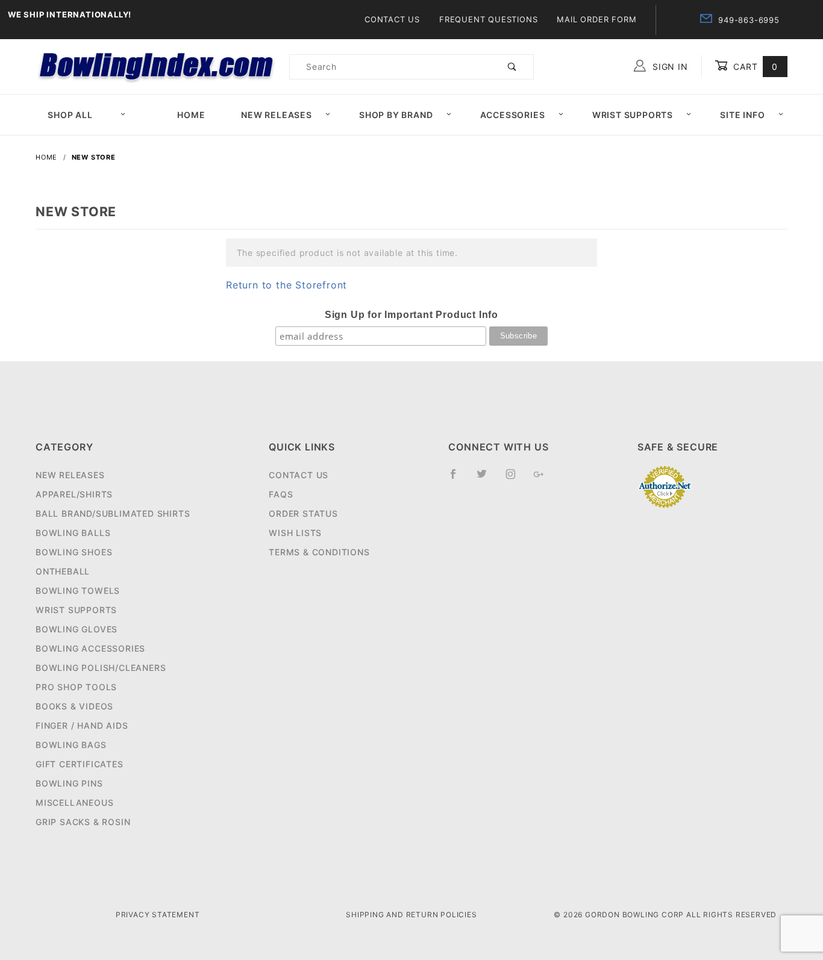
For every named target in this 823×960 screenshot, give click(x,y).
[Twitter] (487, 478)
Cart (754, 66)
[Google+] (544, 478)
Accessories (512, 115)
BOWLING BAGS (71, 745)
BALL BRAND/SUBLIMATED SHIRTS (113, 513)
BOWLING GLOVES (76, 629)
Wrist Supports (632, 115)
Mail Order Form (596, 19)
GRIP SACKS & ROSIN (83, 822)
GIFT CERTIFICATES (80, 764)
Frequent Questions (488, 19)
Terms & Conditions (319, 552)
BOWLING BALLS (73, 533)
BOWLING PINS (69, 783)
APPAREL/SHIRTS (74, 494)
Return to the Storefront (286, 285)
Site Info (742, 115)
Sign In (668, 66)
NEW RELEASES (70, 475)
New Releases (276, 115)
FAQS (281, 494)
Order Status (303, 513)
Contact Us (392, 19)
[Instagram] (515, 478)
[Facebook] (458, 478)
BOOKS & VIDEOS (74, 706)
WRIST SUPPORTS (76, 610)
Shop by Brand (396, 115)
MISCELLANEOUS (74, 802)
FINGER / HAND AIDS (82, 725)
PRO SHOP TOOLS (76, 687)
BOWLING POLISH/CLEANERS (101, 667)
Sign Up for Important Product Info (411, 315)
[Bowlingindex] (158, 65)
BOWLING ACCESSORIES (90, 648)
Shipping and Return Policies (411, 914)
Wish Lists (295, 533)
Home (191, 115)
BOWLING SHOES (74, 552)
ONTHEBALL (63, 571)
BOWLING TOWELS (78, 590)
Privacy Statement (158, 914)
